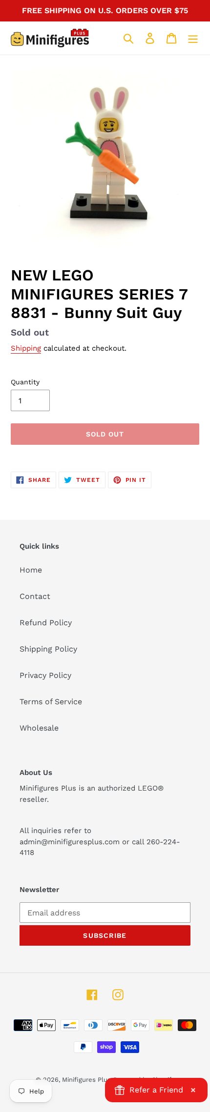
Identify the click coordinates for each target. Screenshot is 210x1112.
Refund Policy (46, 622)
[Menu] (193, 38)
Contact (35, 596)
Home (31, 570)
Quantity (25, 382)
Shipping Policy (48, 649)
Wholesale (39, 728)
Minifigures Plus (86, 1079)
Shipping (26, 348)
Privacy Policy (45, 675)
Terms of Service (51, 701)
